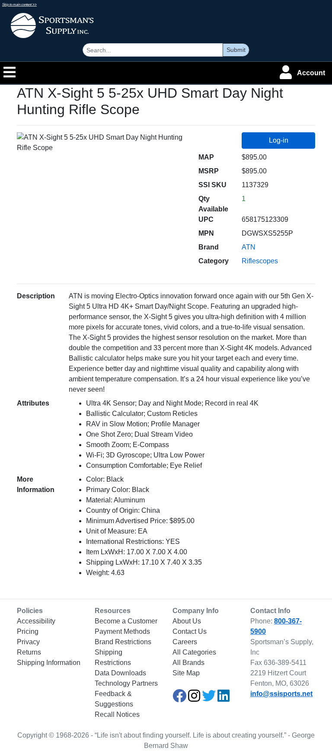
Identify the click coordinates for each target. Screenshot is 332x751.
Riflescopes (260, 261)
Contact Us (189, 631)
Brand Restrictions (123, 642)
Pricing (27, 631)
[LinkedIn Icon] (223, 698)
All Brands (188, 662)
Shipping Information (48, 662)
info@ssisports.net (281, 693)
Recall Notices (117, 714)
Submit (236, 49)
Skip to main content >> (19, 4)
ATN (248, 247)
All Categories (194, 652)
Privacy (28, 642)
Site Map (186, 673)
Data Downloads (120, 673)
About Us (186, 621)
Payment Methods (122, 631)
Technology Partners (126, 683)
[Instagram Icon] (194, 698)
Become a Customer (126, 621)
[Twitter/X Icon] (209, 698)
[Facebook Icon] (179, 698)
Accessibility (36, 621)
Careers (184, 642)
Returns (29, 652)
